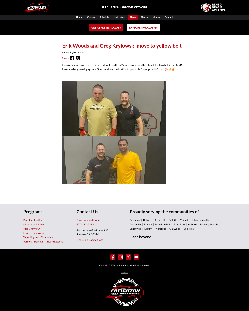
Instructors (119, 17)
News (133, 17)
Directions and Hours (88, 220)
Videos (156, 17)
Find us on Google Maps (90, 239)
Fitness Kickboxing (33, 232)
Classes (91, 17)
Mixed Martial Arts (33, 224)
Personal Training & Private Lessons (43, 241)
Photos (144, 17)
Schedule (104, 17)
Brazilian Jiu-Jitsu (33, 220)
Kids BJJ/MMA (31, 228)
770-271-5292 (85, 224)
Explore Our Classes (143, 27)
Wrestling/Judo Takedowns (38, 237)
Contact (169, 17)
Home (79, 17)
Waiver (124, 272)
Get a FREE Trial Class (106, 27)
